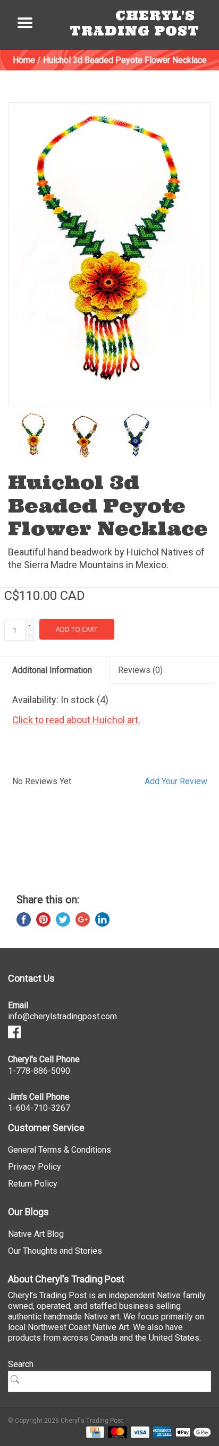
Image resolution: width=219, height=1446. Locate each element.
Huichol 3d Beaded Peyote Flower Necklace (125, 60)
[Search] (19, 1379)
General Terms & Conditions (59, 1150)
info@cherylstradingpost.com (62, 1016)
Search (20, 1364)
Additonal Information (52, 670)
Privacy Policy (34, 1167)
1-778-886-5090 (39, 1071)
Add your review (176, 781)
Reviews (140, 670)
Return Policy (32, 1184)
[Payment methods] (93, 1432)
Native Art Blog (36, 1234)
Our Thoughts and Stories (55, 1251)
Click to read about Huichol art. (76, 719)
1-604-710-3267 (39, 1108)
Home (24, 60)
